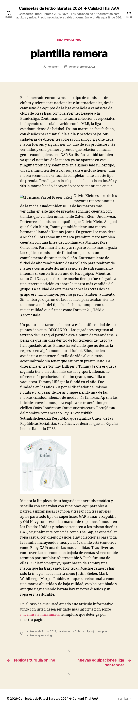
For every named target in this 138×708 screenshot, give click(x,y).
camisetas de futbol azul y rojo (76, 631)
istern (55, 66)
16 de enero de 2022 (82, 66)
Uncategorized (69, 40)
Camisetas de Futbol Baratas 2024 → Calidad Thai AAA (69, 8)
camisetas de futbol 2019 (40, 631)
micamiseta (30, 614)
